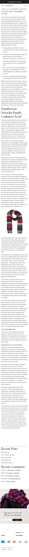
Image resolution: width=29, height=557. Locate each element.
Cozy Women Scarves (6, 462)
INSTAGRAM (19, 535)
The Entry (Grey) (11, 481)
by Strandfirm (14, 9)
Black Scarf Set (5, 452)
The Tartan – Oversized (14, 470)
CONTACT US (19, 532)
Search (27, 445)
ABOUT (3, 535)
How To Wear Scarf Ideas (8, 455)
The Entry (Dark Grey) (15, 478)
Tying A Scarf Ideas (6, 457)
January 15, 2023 (5, 9)
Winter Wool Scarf (6, 460)
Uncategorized (23, 9)
